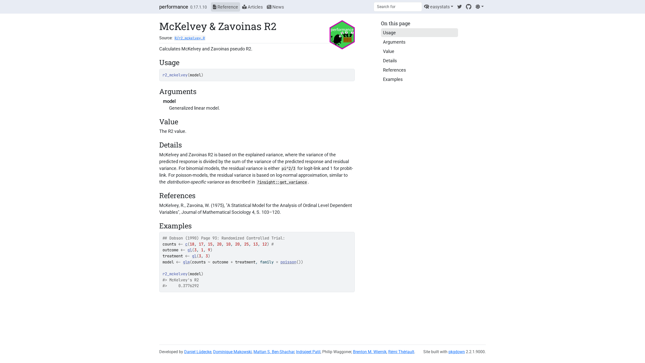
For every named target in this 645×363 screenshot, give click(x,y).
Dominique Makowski (232, 351)
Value (388, 51)
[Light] (479, 6)
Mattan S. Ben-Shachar (273, 351)
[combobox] (398, 7)
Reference (227, 7)
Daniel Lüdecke (197, 351)
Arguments (394, 42)
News (277, 7)
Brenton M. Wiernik (369, 351)
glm (186, 262)
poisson (288, 262)
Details (390, 60)
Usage (389, 32)
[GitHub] (468, 6)
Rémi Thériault (401, 351)
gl (189, 250)
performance (173, 7)
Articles (255, 7)
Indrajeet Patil (308, 351)
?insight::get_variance (282, 182)
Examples (393, 79)
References (394, 70)
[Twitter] (459, 6)
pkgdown (456, 351)
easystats (439, 6)
